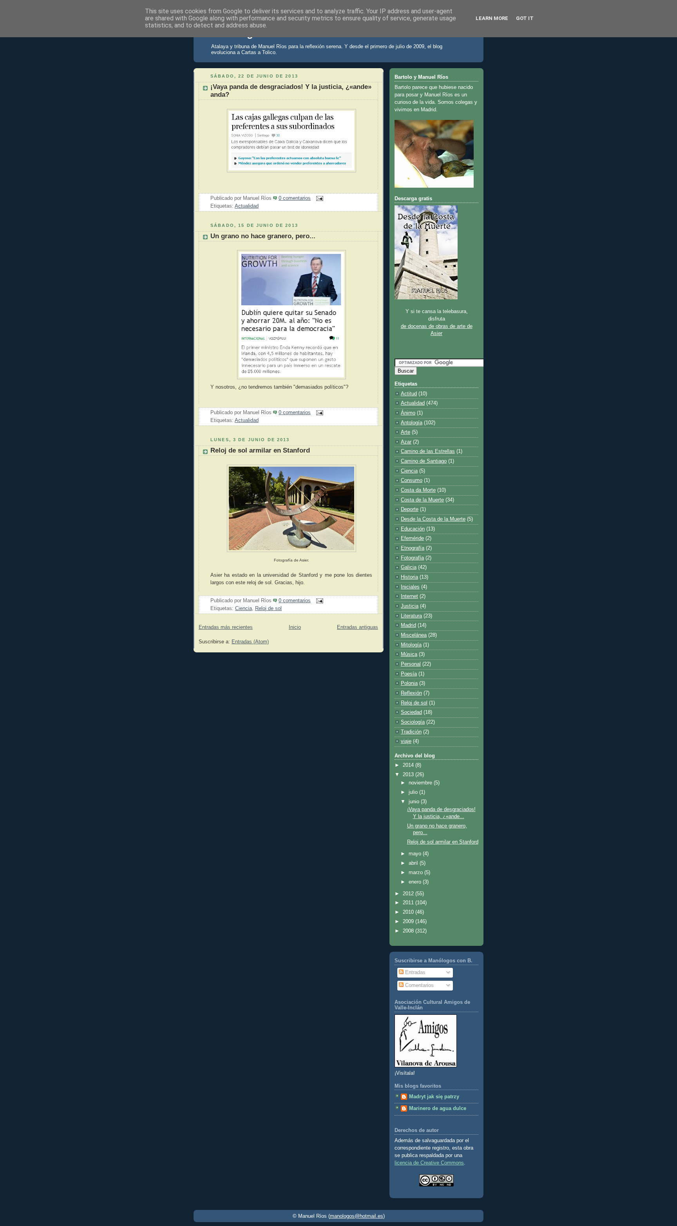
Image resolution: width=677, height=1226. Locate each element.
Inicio (295, 627)
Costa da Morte (418, 490)
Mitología (411, 645)
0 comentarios (295, 198)
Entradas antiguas (357, 627)
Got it (525, 18)
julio (414, 792)
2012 (409, 893)
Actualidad (247, 206)
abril (414, 863)
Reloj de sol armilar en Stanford (260, 450)
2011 (409, 902)
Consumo (411, 480)
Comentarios (419, 985)
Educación (413, 529)
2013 (409, 774)
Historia (409, 577)
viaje (406, 741)
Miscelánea (414, 635)
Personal (411, 664)
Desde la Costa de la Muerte (433, 519)
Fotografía (412, 558)
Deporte (409, 509)
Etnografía (412, 548)
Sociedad (411, 712)
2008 (409, 931)
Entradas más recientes (226, 627)
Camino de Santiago (424, 461)
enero (416, 882)
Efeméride (412, 538)
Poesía (409, 674)
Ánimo (408, 413)
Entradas (414, 972)
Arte (405, 432)
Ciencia (243, 608)
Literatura (411, 616)
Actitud (409, 394)
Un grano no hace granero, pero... (262, 236)
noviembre (421, 783)
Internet (409, 596)
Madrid (408, 625)
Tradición (411, 732)
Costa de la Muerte (422, 500)
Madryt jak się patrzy (434, 1096)
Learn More (492, 18)
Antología (411, 423)
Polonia (409, 683)
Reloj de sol (268, 608)
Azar (406, 442)
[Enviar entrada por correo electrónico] (318, 198)
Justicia (409, 606)
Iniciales (410, 587)
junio (415, 801)
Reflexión (411, 693)
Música (409, 654)
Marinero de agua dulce (437, 1108)
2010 (409, 912)
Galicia (408, 567)
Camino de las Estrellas (428, 451)
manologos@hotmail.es (356, 1216)
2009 (409, 921)
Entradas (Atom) (250, 642)
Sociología (413, 722)
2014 (409, 765)
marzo (416, 872)
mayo (416, 854)
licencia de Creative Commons (429, 1163)
